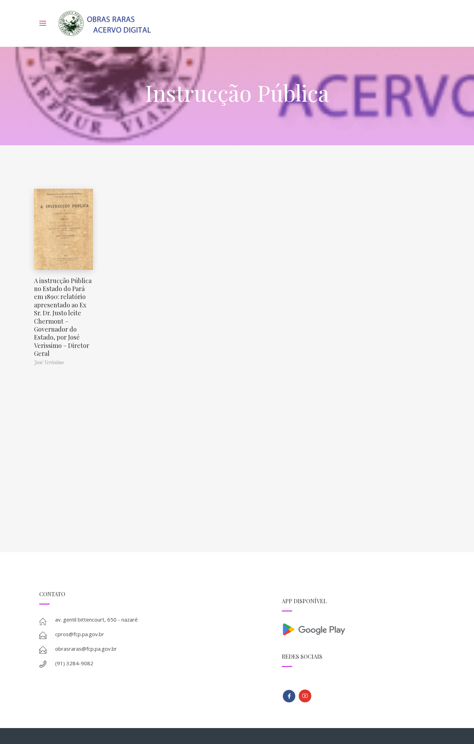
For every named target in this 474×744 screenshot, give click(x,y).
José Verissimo (49, 362)
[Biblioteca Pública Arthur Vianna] (289, 696)
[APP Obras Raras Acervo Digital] (358, 628)
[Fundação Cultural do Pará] (305, 696)
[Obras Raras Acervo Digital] (105, 23)
